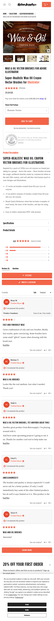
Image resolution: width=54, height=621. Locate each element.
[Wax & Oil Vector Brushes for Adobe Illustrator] (27, 37)
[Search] (9, 5)
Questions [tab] (16, 269)
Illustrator (33, 82)
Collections (13, 13)
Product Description (10, 152)
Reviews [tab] (6, 269)
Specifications (8, 223)
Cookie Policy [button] (12, 595)
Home (5, 13)
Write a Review (29, 283)
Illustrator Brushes (27, 13)
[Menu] (4, 5)
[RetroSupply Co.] (27, 4)
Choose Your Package (11, 104)
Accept (27, 604)
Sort (35, 292)
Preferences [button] (19, 597)
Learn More (20, 142)
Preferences (27, 615)
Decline (27, 610)
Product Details (9, 230)
